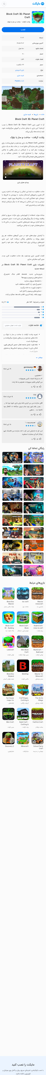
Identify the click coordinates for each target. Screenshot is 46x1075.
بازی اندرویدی (19, 70)
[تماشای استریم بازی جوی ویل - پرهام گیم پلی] (12, 546)
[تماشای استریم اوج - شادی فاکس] (12, 558)
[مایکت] (38, 5)
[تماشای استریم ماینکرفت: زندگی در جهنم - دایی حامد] (12, 521)
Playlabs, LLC (19, 81)
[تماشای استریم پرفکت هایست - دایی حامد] (12, 496)
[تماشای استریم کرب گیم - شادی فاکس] (34, 546)
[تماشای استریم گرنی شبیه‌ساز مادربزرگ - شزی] (12, 533)
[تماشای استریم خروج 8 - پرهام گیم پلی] (34, 558)
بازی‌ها (36, 114)
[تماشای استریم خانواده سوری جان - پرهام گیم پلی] (34, 571)
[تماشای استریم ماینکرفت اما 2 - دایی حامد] (34, 533)
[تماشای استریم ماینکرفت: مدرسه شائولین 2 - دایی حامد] (34, 458)
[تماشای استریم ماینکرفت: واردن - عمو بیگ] (34, 508)
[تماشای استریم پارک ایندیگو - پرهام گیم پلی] (34, 496)
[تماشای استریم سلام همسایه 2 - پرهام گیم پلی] (12, 483)
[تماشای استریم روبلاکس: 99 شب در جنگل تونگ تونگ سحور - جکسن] (34, 470)
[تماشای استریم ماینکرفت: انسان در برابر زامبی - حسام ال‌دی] (12, 470)
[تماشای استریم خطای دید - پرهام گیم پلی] (12, 571)
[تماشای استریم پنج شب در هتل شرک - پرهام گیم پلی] (12, 508)
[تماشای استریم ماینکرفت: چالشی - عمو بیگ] (34, 521)
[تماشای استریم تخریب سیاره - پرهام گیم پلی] (12, 458)
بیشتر (40, 357)
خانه (42, 114)
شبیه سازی (20, 75)
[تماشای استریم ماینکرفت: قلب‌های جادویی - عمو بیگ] (34, 483)
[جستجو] (4, 3)
